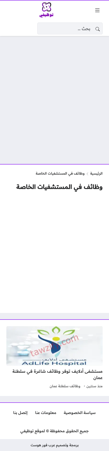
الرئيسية (96, 173)
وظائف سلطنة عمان (65, 386)
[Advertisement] (54, 96)
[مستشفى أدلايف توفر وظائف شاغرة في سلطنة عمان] (54, 358)
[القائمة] (97, 10)
